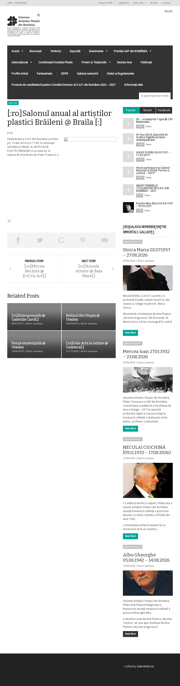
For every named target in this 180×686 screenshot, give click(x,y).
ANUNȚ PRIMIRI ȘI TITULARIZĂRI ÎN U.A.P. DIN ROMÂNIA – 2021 (152, 188)
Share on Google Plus (61, 240)
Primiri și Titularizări (92, 63)
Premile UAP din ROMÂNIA (128, 52)
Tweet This (40, 240)
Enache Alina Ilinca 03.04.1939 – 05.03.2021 (154, 205)
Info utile (137, 3)
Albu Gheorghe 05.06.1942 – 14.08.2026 (146, 557)
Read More (130, 332)
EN (166, 11)
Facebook (164, 110)
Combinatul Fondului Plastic (55, 62)
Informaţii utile (133, 84)
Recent (147, 110)
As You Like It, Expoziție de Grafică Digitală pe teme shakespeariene (151, 137)
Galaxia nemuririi (87, 73)
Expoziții (75, 51)
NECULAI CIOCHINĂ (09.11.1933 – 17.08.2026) (147, 450)
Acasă (13, 52)
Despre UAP (104, 3)
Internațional (17, 63)
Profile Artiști (20, 73)
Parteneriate (44, 73)
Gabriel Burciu (145, 666)
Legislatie (124, 3)
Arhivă (153, 3)
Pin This (83, 240)
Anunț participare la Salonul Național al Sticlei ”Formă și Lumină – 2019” (153, 170)
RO (171, 11)
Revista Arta (124, 62)
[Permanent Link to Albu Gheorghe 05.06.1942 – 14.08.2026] (148, 583)
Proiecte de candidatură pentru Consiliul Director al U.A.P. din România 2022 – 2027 (63, 84)
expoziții (13, 103)
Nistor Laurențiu (146, 261)
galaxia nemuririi (132, 242)
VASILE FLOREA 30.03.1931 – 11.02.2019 (153, 154)
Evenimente (94, 52)
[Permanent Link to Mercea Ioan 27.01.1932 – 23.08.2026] (148, 379)
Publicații (146, 62)
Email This (105, 240)
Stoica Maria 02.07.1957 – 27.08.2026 (146, 252)
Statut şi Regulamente (120, 73)
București (35, 51)
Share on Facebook (18, 240)
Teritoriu (55, 51)
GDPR (64, 73)
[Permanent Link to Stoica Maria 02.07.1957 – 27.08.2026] (148, 278)
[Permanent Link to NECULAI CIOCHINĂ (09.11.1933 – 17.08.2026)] (148, 480)
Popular (131, 110)
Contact (166, 3)
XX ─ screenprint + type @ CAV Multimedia (154, 120)
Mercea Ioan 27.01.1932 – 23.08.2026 (146, 354)
